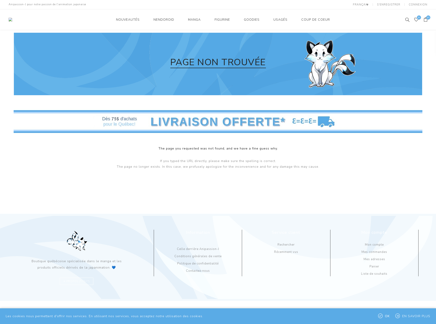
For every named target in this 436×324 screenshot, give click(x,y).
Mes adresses (374, 259)
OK (387, 316)
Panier (374, 266)
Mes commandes (374, 252)
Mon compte (374, 245)
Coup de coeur (315, 19)
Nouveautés (128, 19)
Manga (194, 19)
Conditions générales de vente (198, 256)
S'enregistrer (388, 4)
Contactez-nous (198, 271)
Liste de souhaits (374, 274)
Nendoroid (164, 19)
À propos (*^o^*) (76, 281)
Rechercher (286, 245)
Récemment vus (286, 252)
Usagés (280, 19)
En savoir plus (416, 316)
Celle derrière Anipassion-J (198, 249)
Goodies (252, 19)
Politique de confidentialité (198, 264)
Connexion (418, 4)
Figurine (222, 19)
